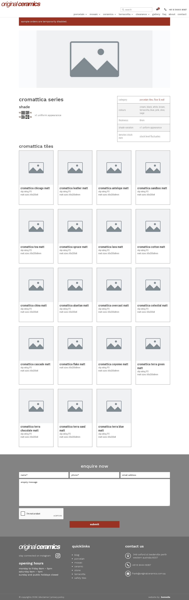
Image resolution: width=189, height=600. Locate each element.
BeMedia (165, 597)
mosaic (78, 562)
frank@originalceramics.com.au (149, 573)
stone (77, 570)
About (172, 14)
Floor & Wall (159, 99)
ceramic (78, 566)
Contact (182, 14)
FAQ (164, 14)
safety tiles (80, 578)
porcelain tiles (146, 99)
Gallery (156, 14)
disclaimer (44, 597)
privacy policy (57, 597)
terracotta (79, 574)
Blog (76, 555)
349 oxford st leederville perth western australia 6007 (150, 556)
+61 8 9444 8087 (141, 565)
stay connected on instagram (35, 555)
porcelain (79, 558)
